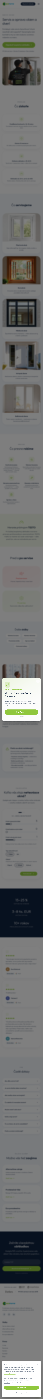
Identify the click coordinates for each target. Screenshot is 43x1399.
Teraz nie (21, 716)
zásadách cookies (10, 1374)
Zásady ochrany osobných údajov (13, 1380)
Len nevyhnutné (21, 1393)
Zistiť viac (20, 712)
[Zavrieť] (38, 681)
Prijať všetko (21, 1387)
